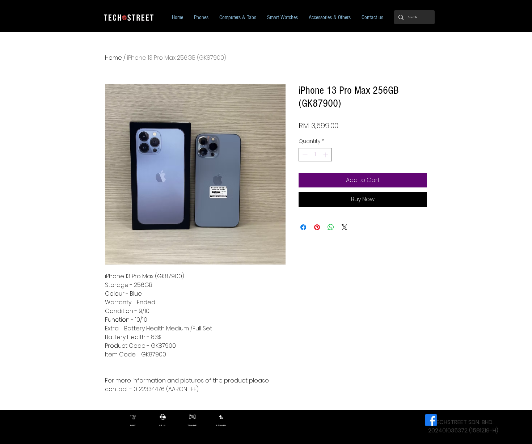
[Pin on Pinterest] (317, 227)
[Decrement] (304, 154)
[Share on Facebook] (303, 227)
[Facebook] (431, 420)
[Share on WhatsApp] (330, 227)
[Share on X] (344, 227)
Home (113, 58)
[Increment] (326, 154)
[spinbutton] (315, 154)
